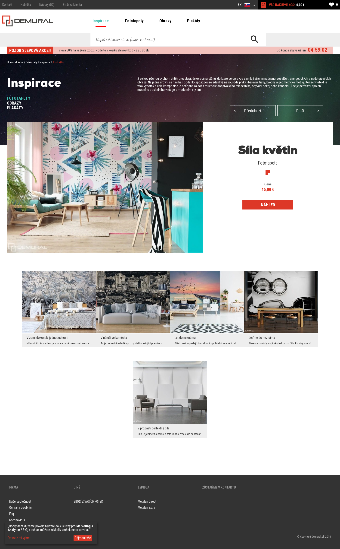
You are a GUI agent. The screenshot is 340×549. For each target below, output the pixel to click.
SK (240, 5)
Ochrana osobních (21, 507)
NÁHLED (268, 204)
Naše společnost (20, 501)
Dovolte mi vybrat (19, 538)
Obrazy (165, 20)
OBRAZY (14, 103)
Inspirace (101, 20)
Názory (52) (46, 4)
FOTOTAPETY (18, 98)
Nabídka (26, 4)
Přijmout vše (83, 538)
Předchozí (247, 110)
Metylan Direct (147, 501)
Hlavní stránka (15, 62)
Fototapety (134, 20)
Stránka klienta (72, 4)
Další (307, 110)
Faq (11, 514)
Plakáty (193, 20)
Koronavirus (17, 520)
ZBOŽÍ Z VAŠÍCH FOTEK (88, 501)
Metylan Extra (146, 507)
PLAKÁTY (15, 107)
